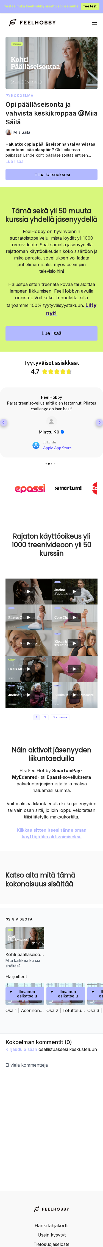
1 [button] (36, 717)
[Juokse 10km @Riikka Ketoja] (28, 695)
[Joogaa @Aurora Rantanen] (28, 591)
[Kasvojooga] (28, 643)
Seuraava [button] (60, 717)
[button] (3, 422)
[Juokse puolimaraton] (75, 591)
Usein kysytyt (52, 1235)
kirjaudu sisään (21, 1049)
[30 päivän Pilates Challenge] (28, 617)
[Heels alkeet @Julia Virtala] (28, 669)
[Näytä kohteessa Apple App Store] (51, 421)
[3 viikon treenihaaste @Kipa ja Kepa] (75, 643)
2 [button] (45, 717)
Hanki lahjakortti (51, 1225)
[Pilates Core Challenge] (75, 617)
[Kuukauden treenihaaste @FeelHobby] (75, 695)
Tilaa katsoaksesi (52, 174)
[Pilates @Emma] (75, 669)
